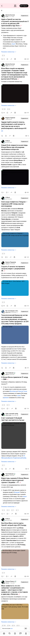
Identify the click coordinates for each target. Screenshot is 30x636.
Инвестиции (8, 415)
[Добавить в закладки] (7, 59)
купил (19, 395)
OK (25, 628)
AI (5, 142)
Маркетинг (8, 312)
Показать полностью (7, 52)
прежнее (6, 397)
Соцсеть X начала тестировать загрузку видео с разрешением (13, 269)
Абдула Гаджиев (10, 117)
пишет (14, 44)
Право (7, 16)
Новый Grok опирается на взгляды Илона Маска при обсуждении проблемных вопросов (14, 147)
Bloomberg (13, 391)
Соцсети (7, 263)
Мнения (7, 583)
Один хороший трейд (11, 413)
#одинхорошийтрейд (19, 458)
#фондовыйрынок (7, 458)
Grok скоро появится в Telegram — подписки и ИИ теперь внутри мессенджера (14, 204)
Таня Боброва (9, 373)
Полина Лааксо (9, 581)
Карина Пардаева (10, 262)
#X (2, 131)
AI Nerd (7, 141)
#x (24, 456)
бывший (17, 492)
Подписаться (24, 15)
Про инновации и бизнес (12, 311)
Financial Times (22, 391)
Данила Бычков (10, 15)
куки (11, 628)
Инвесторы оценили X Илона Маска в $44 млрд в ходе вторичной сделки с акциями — (15, 480)
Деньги (7, 374)
